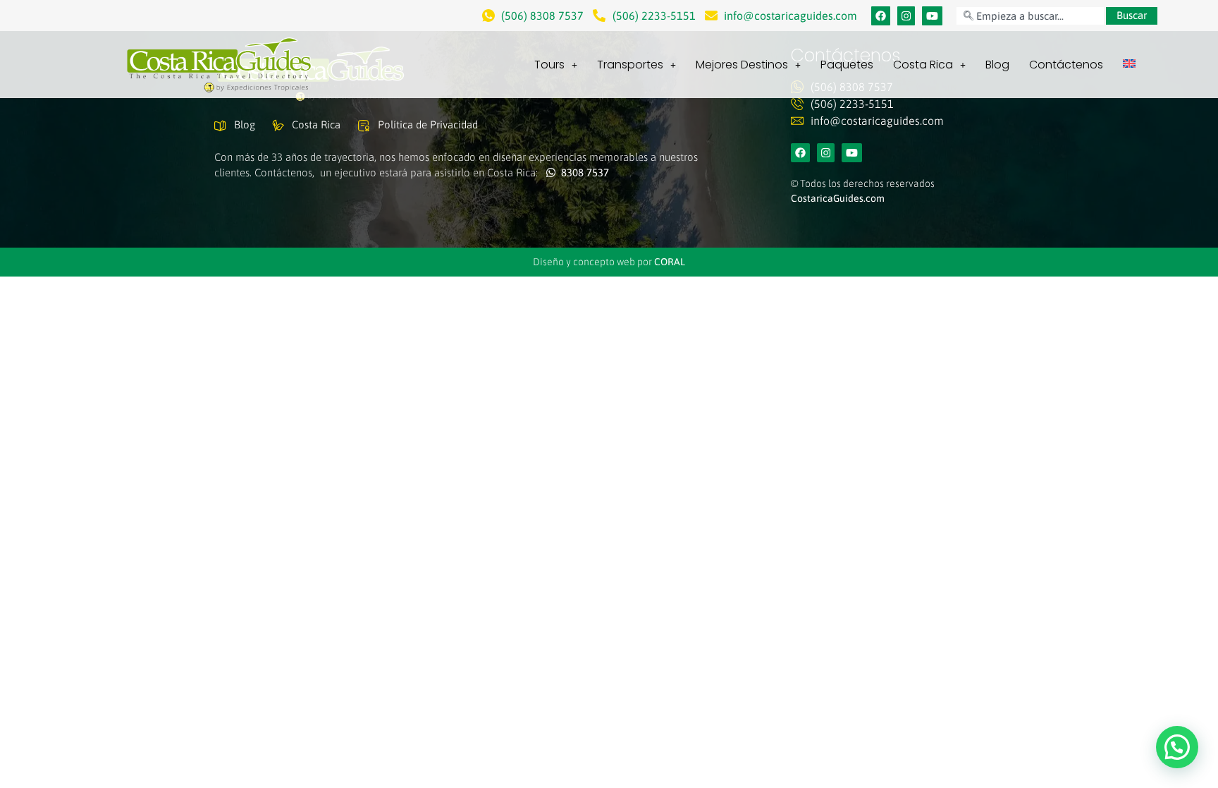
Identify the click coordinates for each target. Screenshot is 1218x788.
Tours (549, 64)
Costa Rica (923, 64)
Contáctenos (1066, 64)
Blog (997, 64)
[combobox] (1029, 16)
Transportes (630, 64)
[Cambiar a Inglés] (1129, 63)
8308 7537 (582, 172)
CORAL (669, 261)
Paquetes (846, 64)
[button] (1177, 747)
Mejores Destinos (742, 64)
